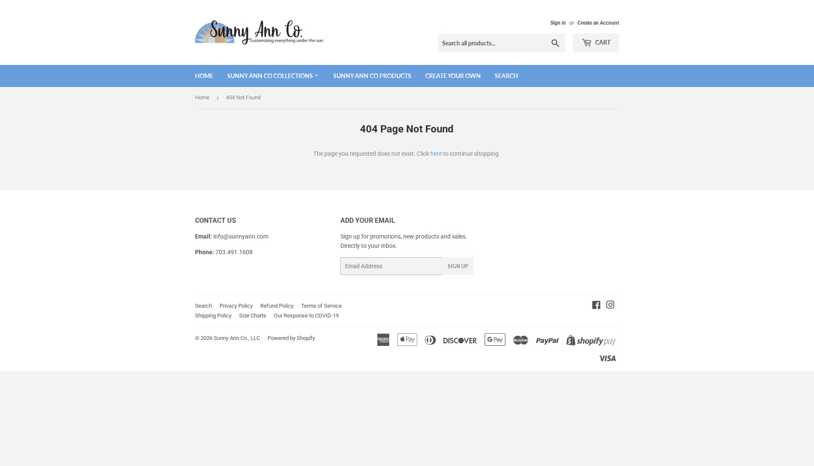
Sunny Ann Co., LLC (237, 338)
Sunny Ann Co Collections (270, 75)
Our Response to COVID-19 (306, 315)
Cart (602, 42)
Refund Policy (276, 306)
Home (204, 75)
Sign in (558, 23)
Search (506, 75)
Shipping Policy (213, 315)
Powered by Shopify (291, 338)
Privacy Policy (236, 306)
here (436, 153)
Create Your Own (453, 75)
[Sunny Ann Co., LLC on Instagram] (610, 306)
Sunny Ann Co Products (372, 75)
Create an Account (598, 23)
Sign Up (458, 266)
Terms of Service (321, 306)
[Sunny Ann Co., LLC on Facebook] (596, 306)
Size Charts (252, 315)
